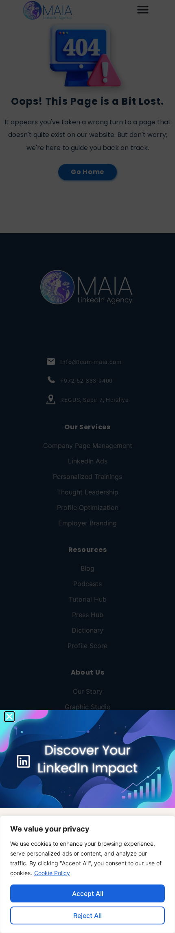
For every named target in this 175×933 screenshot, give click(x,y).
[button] (9, 716)
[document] (87, 466)
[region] (87, 874)
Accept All (87, 893)
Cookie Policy (52, 872)
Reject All (87, 915)
